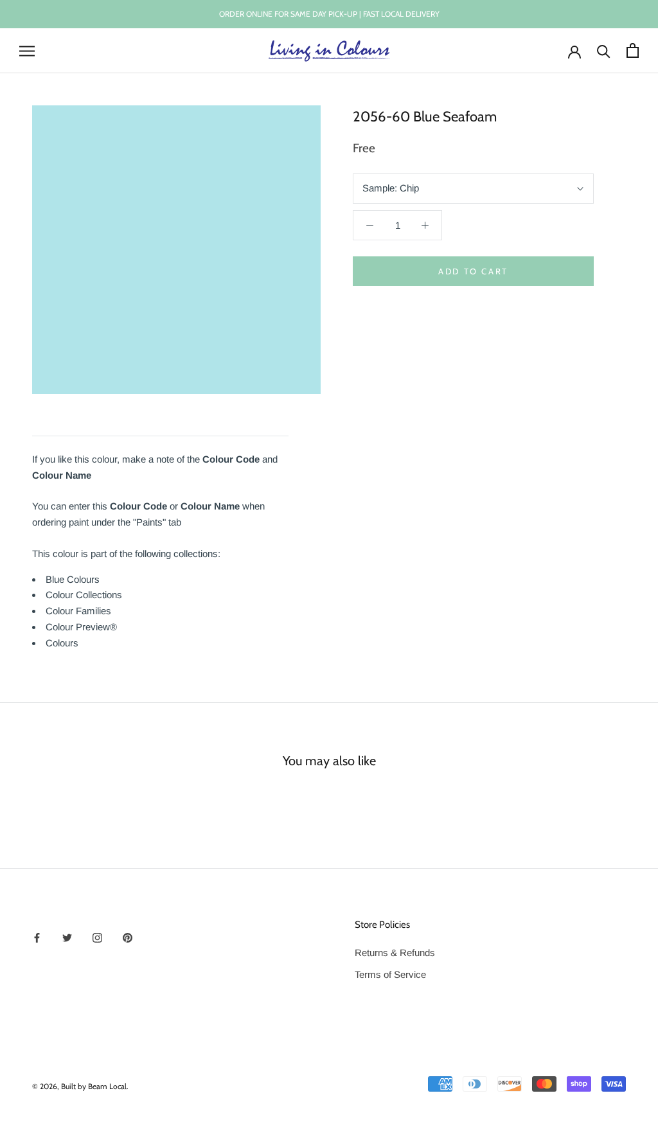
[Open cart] (633, 50)
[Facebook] (37, 938)
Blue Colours (73, 579)
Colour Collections (84, 594)
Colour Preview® (81, 626)
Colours (62, 642)
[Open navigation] (27, 51)
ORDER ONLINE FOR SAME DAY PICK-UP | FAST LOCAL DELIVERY (329, 14)
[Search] (603, 50)
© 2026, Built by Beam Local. (80, 1086)
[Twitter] (67, 938)
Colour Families (78, 610)
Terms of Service (390, 974)
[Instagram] (97, 938)
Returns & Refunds (395, 952)
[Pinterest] (127, 938)
